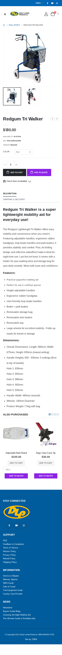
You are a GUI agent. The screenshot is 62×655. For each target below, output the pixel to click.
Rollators (14, 25)
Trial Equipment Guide (13, 590)
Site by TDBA (31, 639)
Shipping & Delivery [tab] (14, 199)
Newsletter (7, 608)
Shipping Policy (10, 562)
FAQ (5, 540)
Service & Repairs (11, 576)
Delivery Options (10, 579)
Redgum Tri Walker (23, 118)
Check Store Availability (16, 181)
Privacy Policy (9, 555)
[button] (49, 414)
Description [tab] (9, 193)
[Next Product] (57, 119)
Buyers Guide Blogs (12, 611)
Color (6, 152)
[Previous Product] (52, 119)
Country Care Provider (12, 594)
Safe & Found (9, 586)
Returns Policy (9, 551)
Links (38, 3)
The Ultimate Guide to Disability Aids (19, 618)
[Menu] (5, 14)
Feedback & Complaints (13, 544)
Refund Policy (9, 558)
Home (4, 25)
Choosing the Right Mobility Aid (17, 615)
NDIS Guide (8, 583)
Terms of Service (10, 548)
